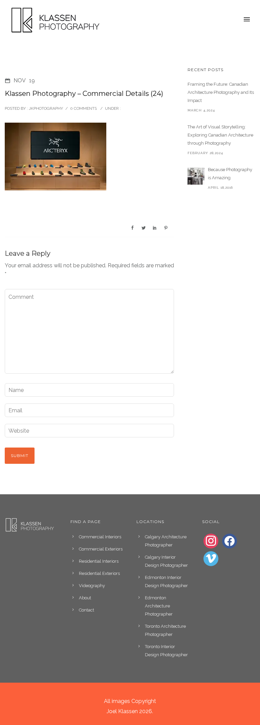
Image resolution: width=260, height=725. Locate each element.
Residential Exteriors (99, 573)
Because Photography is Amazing (230, 173)
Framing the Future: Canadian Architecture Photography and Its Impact (221, 92)
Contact (86, 610)
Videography (92, 585)
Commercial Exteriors (101, 549)
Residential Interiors (98, 561)
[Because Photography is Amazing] (196, 176)
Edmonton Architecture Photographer (159, 606)
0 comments (83, 108)
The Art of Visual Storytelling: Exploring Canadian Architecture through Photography (220, 135)
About (85, 597)
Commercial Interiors (100, 536)
